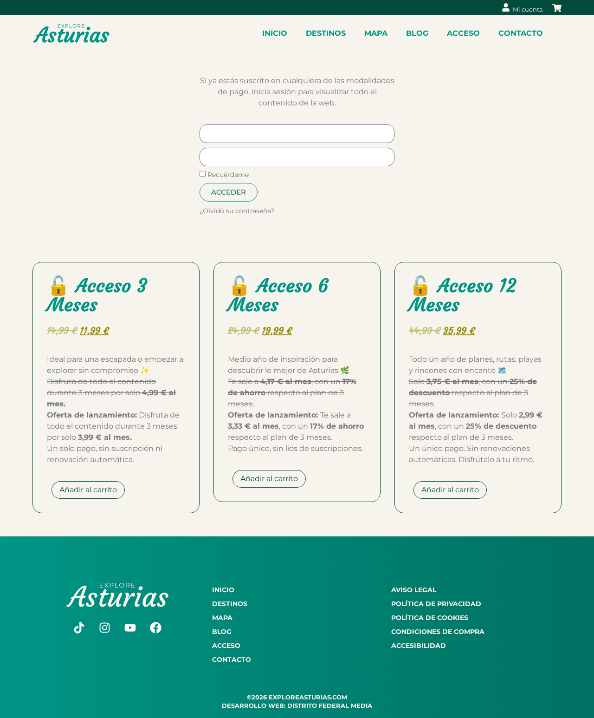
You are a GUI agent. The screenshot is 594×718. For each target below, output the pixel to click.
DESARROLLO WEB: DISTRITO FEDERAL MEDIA (297, 705)
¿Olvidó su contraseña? (237, 211)
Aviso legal (413, 590)
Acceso (463, 33)
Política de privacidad (436, 604)
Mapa (375, 33)
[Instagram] (104, 628)
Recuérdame (227, 174)
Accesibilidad (418, 645)
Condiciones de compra (437, 631)
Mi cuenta (528, 9)
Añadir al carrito (88, 489)
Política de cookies (429, 618)
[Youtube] (130, 628)
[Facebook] (156, 628)
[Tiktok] (79, 628)
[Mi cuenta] (506, 7)
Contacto (520, 33)
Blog (417, 33)
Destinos (326, 33)
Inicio (274, 33)
